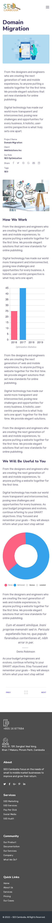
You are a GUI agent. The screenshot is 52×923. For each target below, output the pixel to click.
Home (6, 883)
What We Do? (10, 859)
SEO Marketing (10, 801)
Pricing (7, 896)
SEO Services (10, 805)
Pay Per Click (10, 810)
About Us (8, 887)
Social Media (9, 814)
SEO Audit (8, 818)
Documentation (11, 846)
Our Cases (8, 900)
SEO (6, 171)
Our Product (9, 842)
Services (7, 892)
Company (8, 855)
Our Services (9, 851)
